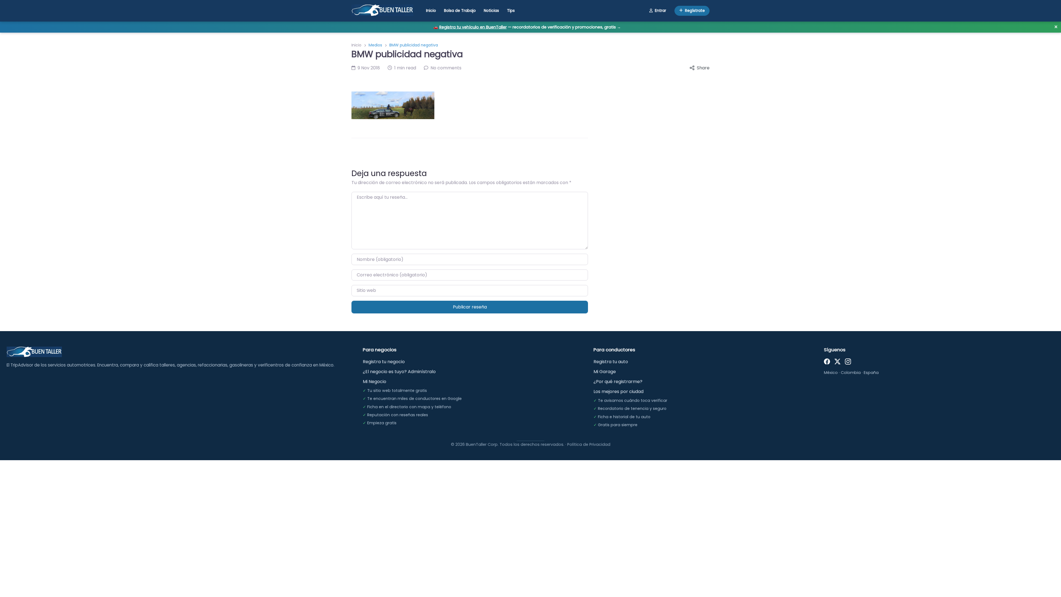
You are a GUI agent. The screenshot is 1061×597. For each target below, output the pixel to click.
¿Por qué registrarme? (617, 381)
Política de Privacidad (588, 444)
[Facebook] (827, 361)
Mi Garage (604, 371)
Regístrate (695, 10)
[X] (837, 361)
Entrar (660, 10)
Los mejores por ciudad (618, 391)
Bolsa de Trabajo (460, 10)
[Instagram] (848, 361)
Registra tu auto (610, 361)
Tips (511, 10)
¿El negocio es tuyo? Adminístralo (399, 371)
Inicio (431, 10)
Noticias (491, 10)
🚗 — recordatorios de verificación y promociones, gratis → (527, 27)
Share (703, 68)
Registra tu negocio (384, 361)
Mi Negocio (374, 381)
